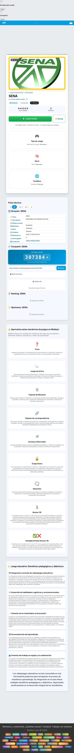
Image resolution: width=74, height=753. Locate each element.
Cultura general (22, 743)
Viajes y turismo (45, 749)
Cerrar (2, 9)
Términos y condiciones (13, 726)
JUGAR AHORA (30, 119)
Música (59, 737)
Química (66, 737)
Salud (5, 740)
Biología (15, 734)
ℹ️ (14, 207)
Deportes (32, 734)
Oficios (47, 746)
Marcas (33, 746)
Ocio (40, 746)
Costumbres (10, 743)
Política (67, 746)
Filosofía (6, 746)
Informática (8, 737)
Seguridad (13, 740)
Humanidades (24, 746)
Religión (26, 749)
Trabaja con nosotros (62, 726)
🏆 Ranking (59, 119)
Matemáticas (37, 737)
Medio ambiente (48, 737)
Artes (8, 734)
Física (40, 734)
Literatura (26, 737)
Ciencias (24, 734)
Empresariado (52, 743)
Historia (57, 734)
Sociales (34, 749)
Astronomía (54, 740)
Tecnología (23, 740)
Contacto (47, 726)
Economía (42, 743)
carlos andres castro (18, 99)
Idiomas (65, 734)
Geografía (48, 734)
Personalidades (57, 746)
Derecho (33, 743)
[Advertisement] (37, 38)
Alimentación (44, 740)
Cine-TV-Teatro (66, 740)
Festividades (63, 743)
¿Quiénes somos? (33, 726)
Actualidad (33, 740)
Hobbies (14, 746)
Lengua (18, 737)
